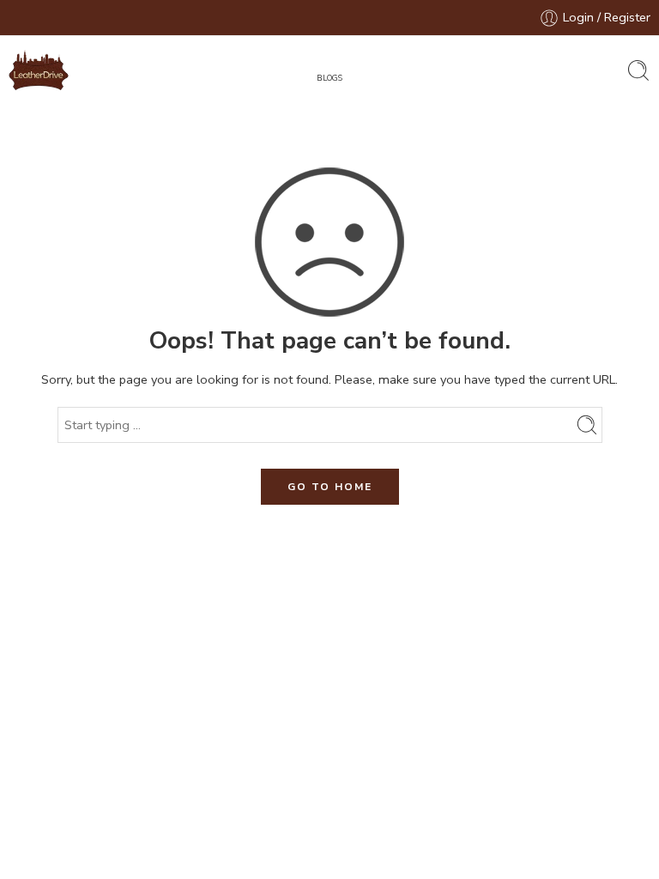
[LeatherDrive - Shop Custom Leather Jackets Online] (39, 70)
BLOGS (329, 78)
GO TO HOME (329, 487)
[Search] (638, 70)
